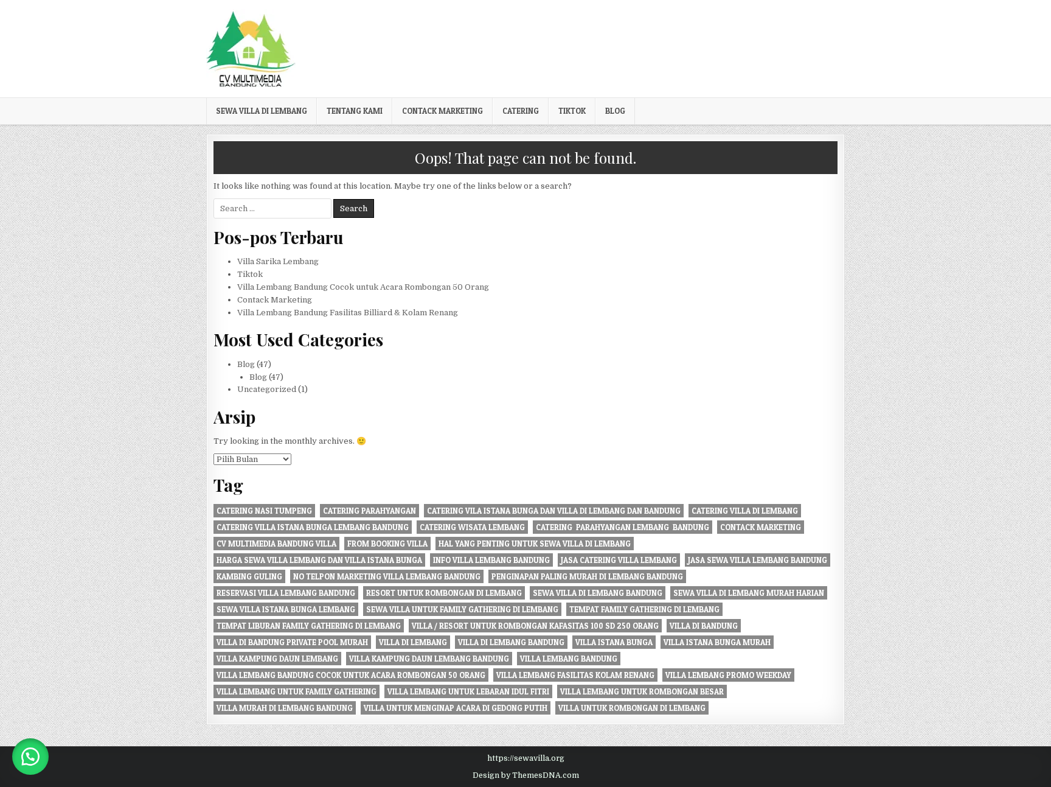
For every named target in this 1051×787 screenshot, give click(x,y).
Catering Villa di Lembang (745, 511)
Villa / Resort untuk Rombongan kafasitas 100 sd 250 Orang (535, 626)
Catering (520, 111)
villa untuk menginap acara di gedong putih (455, 708)
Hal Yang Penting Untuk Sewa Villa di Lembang (535, 543)
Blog (615, 111)
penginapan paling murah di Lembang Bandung (587, 576)
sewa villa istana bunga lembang (286, 609)
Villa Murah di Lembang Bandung (285, 708)
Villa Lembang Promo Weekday (728, 675)
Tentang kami (355, 111)
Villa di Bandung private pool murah (292, 642)
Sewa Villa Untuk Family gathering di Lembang (462, 609)
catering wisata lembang (472, 527)
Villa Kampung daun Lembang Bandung (429, 658)
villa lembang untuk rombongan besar (642, 691)
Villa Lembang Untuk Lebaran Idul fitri (468, 691)
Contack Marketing (442, 111)
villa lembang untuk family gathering (296, 691)
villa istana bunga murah (717, 642)
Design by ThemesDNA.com (526, 775)
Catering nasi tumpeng (264, 511)
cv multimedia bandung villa (276, 543)
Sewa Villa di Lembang (261, 111)
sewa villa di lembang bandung (597, 593)
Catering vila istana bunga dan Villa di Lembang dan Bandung (554, 511)
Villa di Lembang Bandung (511, 642)
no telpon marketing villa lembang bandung (386, 576)
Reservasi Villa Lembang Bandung (286, 593)
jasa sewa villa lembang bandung (757, 560)
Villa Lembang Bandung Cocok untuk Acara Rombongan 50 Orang (363, 287)
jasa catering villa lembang (619, 560)
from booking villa (387, 543)
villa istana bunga (614, 642)
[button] (30, 756)
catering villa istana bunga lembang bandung (313, 527)
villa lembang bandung (568, 658)
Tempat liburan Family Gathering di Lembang (309, 626)
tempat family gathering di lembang (644, 609)
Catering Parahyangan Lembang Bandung (622, 527)
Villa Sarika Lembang (278, 261)
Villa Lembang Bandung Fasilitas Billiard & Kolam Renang (347, 312)
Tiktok (572, 111)
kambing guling (249, 576)
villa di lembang (413, 642)
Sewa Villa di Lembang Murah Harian (748, 593)
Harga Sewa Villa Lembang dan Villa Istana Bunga (319, 560)
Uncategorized (266, 389)
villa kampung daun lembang (277, 658)
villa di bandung (704, 626)
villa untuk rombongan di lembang (632, 708)
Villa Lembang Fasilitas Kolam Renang (575, 675)
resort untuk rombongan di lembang (444, 593)
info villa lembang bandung (491, 560)
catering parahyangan (369, 511)
